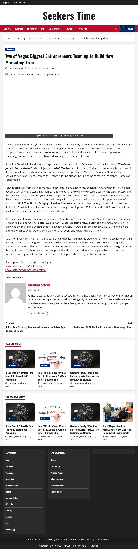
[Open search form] (116, 28)
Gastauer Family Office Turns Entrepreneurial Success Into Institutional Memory (84, 376)
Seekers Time (69, 15)
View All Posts (38, 313)
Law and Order (11, 498)
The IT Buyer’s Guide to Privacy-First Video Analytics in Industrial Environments (117, 429)
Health (70, 28)
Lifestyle (9, 504)
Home (53, 460)
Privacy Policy (57, 472)
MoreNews (78, 545)
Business (19, 28)
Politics (7, 28)
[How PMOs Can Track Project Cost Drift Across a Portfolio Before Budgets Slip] (53, 359)
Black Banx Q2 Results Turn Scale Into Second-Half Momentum (19, 376)
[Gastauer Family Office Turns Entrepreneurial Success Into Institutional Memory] (85, 359)
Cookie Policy (56, 491)
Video (130, 28)
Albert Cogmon (13, 383)
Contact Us (55, 466)
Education (32, 28)
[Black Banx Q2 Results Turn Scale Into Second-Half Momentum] (20, 359)
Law (43, 28)
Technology (110, 419)
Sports (8, 523)
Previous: (35, 327)
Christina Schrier (15, 68)
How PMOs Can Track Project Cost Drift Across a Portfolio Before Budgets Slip (52, 376)
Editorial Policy (57, 485)
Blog (7, 460)
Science (8, 516)
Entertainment (56, 28)
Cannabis (9, 472)
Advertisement (57, 479)
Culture (83, 28)
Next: (103, 325)
